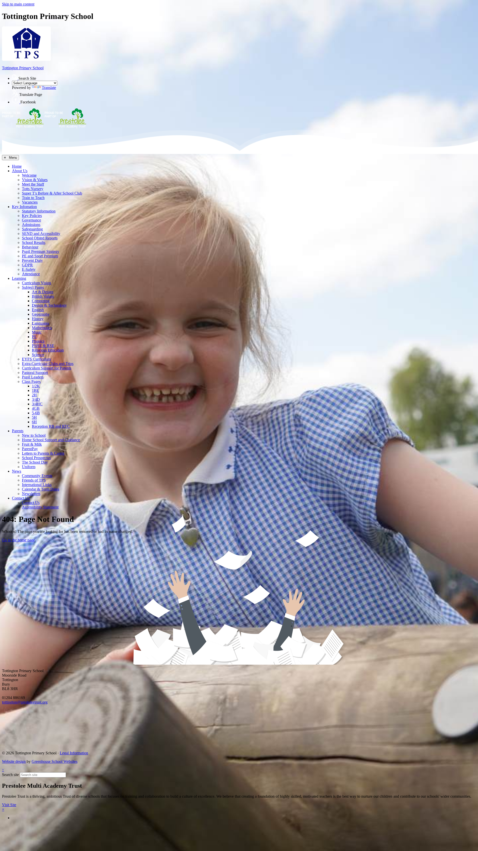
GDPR (27, 265)
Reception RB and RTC (51, 426)
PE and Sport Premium (40, 256)
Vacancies (30, 202)
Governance (31, 220)
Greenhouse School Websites (54, 761)
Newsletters (31, 494)
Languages (40, 323)
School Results (33, 242)
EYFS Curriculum (36, 359)
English (38, 310)
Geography (41, 314)
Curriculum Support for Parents (46, 368)
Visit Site (9, 805)
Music (37, 332)
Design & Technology (49, 305)
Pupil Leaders (33, 377)
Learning (19, 278)
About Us (19, 171)
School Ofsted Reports (40, 238)
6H (34, 422)
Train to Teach (33, 198)
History (38, 319)
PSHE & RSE (43, 346)
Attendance (31, 274)
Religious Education (48, 350)
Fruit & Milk (32, 444)
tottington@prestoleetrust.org (25, 702)
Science (38, 355)
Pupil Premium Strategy (40, 251)
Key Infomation (24, 207)
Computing (41, 301)
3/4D (36, 399)
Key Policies (32, 215)
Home (17, 166)
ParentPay (30, 449)
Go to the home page (18, 540)
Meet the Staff (33, 184)
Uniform (28, 467)
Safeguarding (32, 229)
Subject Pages (33, 287)
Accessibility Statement (40, 507)
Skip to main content (18, 4)
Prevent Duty (32, 260)
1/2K (36, 386)
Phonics (38, 341)
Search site (10, 775)
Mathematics (42, 328)
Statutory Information (39, 211)
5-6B (36, 413)
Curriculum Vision (36, 283)
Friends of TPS (34, 480)
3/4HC (37, 404)
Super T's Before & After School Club (52, 193)
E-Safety (29, 269)
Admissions (31, 224)
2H (34, 395)
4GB (36, 408)
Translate (49, 87)
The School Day (35, 462)
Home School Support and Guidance (51, 440)
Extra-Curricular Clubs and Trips (47, 363)
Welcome (29, 175)
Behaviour (30, 247)
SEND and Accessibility (41, 233)
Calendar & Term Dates (40, 489)
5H (34, 417)
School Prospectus (36, 458)
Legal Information (74, 753)
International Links (37, 485)
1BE (35, 390)
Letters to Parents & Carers (43, 453)
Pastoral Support (35, 372)
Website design (14, 761)
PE (34, 337)
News (16, 471)
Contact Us (21, 498)
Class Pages (31, 381)
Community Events (37, 476)
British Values (43, 296)
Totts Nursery (32, 189)
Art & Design (42, 292)
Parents (17, 431)
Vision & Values (35, 180)
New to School (34, 435)
